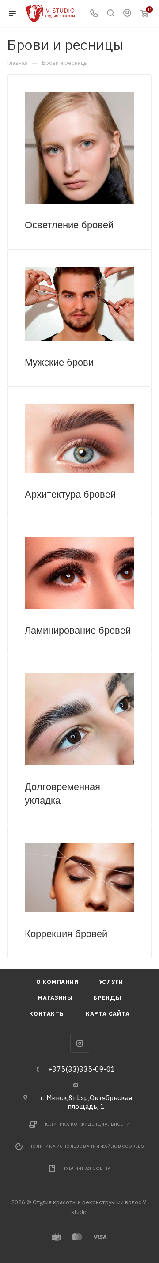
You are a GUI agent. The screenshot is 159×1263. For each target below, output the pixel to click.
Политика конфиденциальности (86, 1124)
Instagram (79, 1043)
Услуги (111, 982)
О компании (57, 982)
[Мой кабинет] (127, 14)
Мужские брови (59, 362)
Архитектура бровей (70, 494)
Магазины (55, 998)
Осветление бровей (69, 225)
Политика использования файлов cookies (86, 1146)
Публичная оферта (86, 1168)
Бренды (107, 998)
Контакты (47, 1013)
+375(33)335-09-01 (81, 1069)
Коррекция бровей (66, 933)
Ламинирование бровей (78, 630)
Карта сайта (108, 1013)
